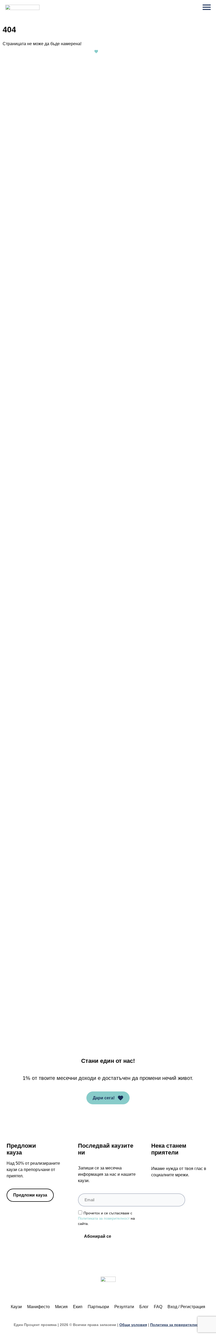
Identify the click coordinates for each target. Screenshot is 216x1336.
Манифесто (38, 1306)
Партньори (98, 1306)
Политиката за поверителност (104, 1218)
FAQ (158, 1306)
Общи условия (133, 1325)
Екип (77, 1306)
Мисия (61, 1306)
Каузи (16, 1306)
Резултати (124, 1306)
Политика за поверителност (176, 1325)
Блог (144, 1306)
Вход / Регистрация (186, 1306)
